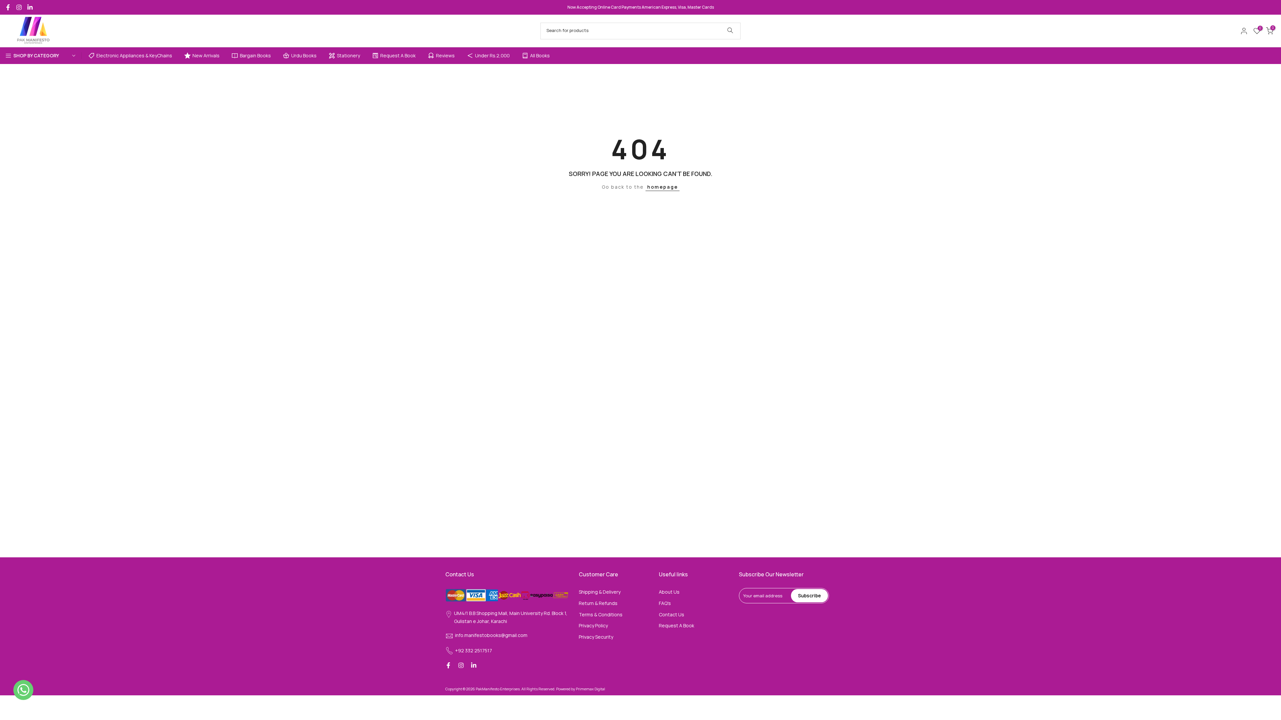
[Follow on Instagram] (19, 7)
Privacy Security (596, 637)
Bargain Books (255, 55)
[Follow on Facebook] (8, 7)
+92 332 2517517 (473, 650)
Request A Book (398, 55)
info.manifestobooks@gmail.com (491, 635)
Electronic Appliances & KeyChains (134, 55)
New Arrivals (206, 55)
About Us (669, 592)
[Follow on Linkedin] (30, 7)
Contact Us (671, 614)
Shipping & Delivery (599, 592)
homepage (662, 187)
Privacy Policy (593, 625)
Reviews (445, 55)
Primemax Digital (590, 688)
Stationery (348, 55)
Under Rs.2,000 (492, 55)
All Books (540, 55)
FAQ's (665, 603)
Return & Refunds (598, 603)
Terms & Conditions (600, 614)
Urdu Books (304, 55)
